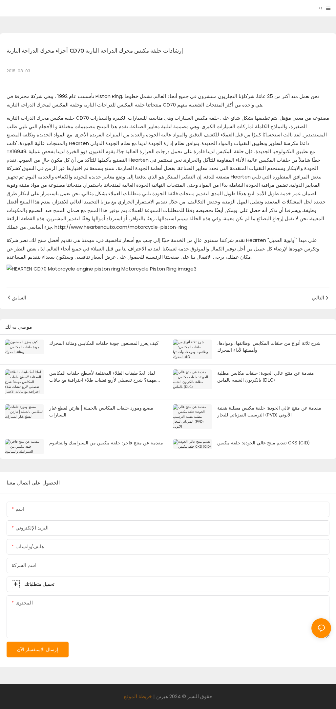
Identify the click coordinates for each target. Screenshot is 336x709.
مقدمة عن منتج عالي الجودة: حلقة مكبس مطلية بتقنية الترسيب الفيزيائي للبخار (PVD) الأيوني (269, 411)
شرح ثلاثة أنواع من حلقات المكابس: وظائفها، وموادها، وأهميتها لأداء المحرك (269, 346)
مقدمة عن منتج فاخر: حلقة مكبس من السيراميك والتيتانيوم (106, 442)
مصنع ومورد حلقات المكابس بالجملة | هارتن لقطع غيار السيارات (101, 411)
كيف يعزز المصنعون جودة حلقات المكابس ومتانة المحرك (103, 343)
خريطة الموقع (138, 696)
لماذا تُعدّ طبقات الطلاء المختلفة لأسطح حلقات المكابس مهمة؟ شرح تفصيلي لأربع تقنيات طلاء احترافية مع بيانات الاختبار (102, 376)
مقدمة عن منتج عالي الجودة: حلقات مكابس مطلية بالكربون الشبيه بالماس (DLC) (265, 376)
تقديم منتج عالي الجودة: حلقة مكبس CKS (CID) (263, 442)
